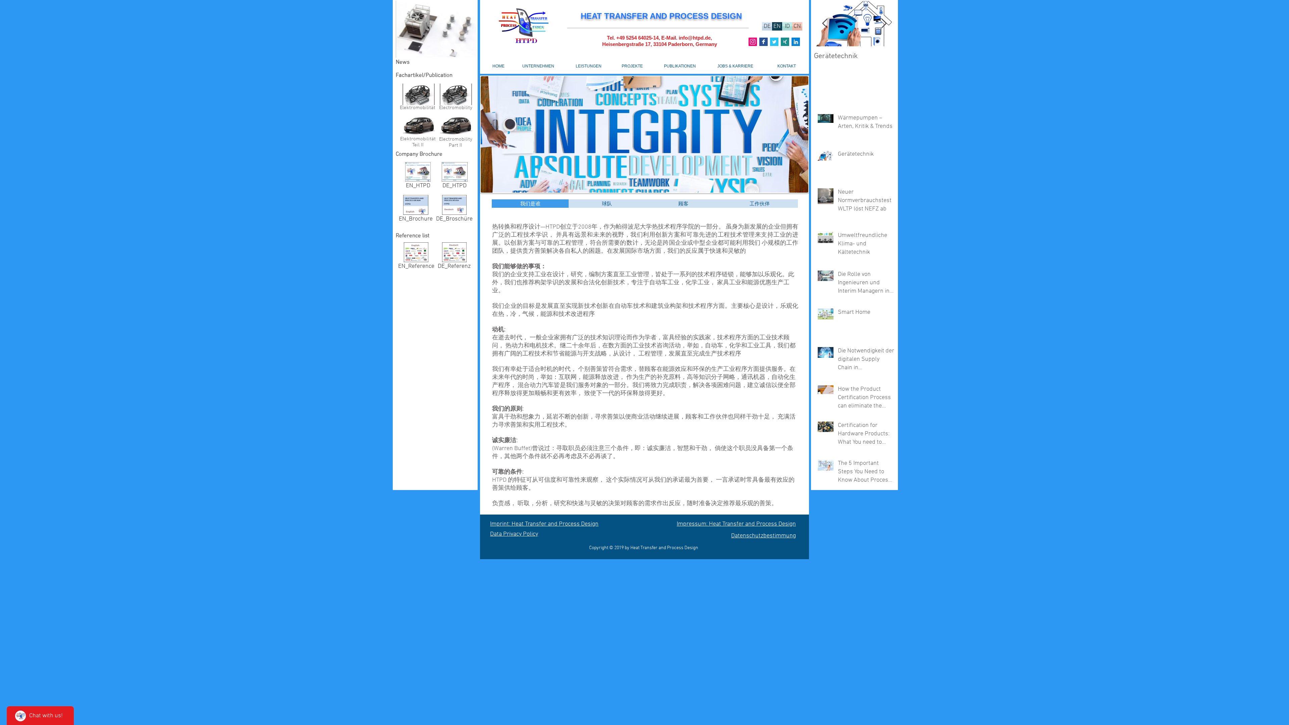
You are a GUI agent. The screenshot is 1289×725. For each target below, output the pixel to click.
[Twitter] (774, 42)
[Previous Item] (825, 23)
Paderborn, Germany (692, 44)
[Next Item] (884, 23)
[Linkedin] (796, 42)
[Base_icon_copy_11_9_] (763, 42)
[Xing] (785, 42)
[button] (436, 29)
